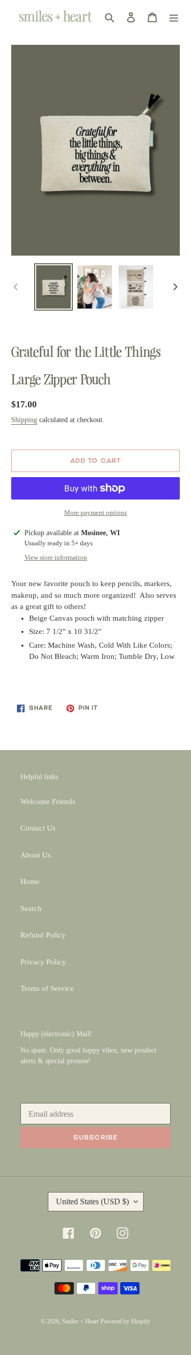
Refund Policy (43, 935)
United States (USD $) (92, 1201)
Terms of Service (47, 988)
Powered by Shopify (125, 1321)
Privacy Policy (43, 962)
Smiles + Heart (80, 1321)
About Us (35, 855)
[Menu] (173, 16)
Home (30, 881)
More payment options (95, 512)
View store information (55, 557)
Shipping (24, 420)
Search (31, 908)
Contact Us (38, 828)
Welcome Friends (47, 801)
